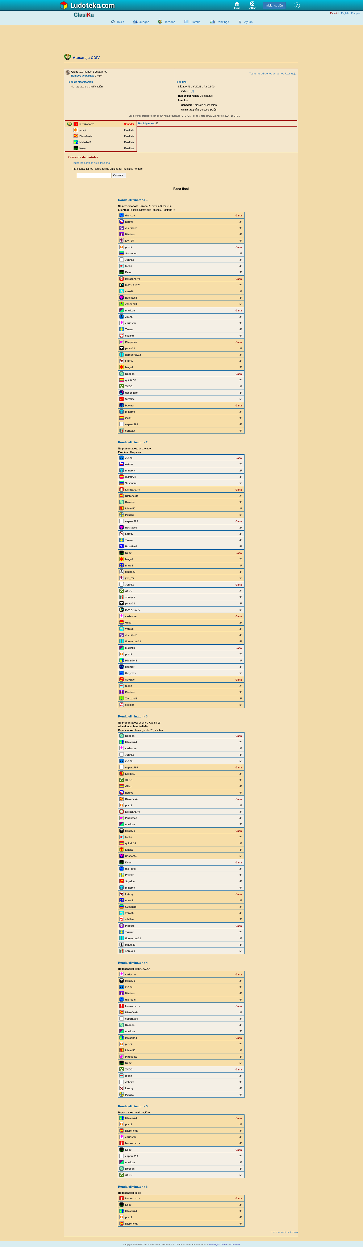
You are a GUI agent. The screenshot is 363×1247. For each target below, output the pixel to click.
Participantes (146, 123)
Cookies (225, 1244)
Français (355, 13)
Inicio (120, 21)
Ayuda (248, 21)
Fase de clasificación (80, 82)
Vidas (184, 91)
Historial (196, 21)
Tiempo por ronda (188, 95)
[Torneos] (159, 21)
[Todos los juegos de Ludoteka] (134, 21)
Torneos (169, 21)
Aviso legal (213, 1244)
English (345, 13)
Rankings (223, 21)
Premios (183, 100)
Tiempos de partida (82, 75)
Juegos (144, 21)
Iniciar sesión (274, 5)
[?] (192, 91)
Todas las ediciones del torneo (272, 73)
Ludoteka (85, 5)
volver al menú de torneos (284, 1232)
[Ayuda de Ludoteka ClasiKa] (239, 21)
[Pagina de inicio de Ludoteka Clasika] (112, 21)
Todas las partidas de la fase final (91, 162)
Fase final (181, 82)
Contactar (235, 1244)
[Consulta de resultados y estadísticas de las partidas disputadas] (185, 21)
